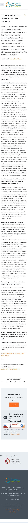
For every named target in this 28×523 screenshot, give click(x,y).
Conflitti (17, 353)
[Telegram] (19, 382)
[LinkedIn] (11, 382)
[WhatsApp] (15, 382)
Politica (7, 355)
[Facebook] (2, 382)
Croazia (3, 353)
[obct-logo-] (13, 477)
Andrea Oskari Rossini (15, 59)
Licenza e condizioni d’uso (12, 510)
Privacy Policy (12, 512)
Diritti (22, 353)
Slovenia (11, 353)
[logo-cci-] (13, 459)
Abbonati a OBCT (15, 434)
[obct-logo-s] (13, 2)
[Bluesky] (6, 382)
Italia (7, 353)
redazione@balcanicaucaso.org (10, 369)
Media (2, 355)
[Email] (24, 382)
